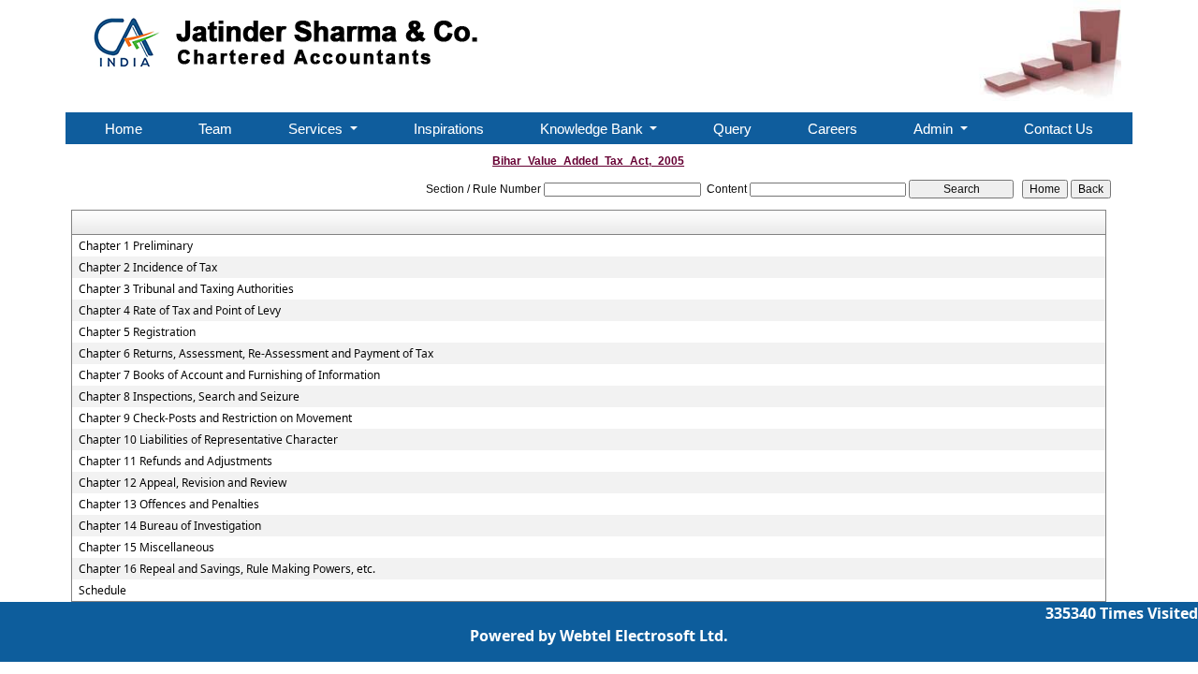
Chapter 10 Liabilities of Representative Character (208, 439)
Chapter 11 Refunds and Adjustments (175, 461)
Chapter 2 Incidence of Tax (148, 267)
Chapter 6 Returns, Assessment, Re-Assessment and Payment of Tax (256, 353)
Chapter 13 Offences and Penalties (169, 504)
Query (732, 129)
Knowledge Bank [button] (593, 129)
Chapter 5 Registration (137, 332)
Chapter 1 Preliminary (136, 246)
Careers (832, 129)
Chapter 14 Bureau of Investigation (170, 526)
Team (215, 129)
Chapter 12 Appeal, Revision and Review (182, 483)
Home (123, 129)
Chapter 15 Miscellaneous (146, 547)
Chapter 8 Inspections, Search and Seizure (189, 396)
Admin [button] (935, 129)
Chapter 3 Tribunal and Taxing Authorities (186, 289)
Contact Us (1058, 129)
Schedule (102, 590)
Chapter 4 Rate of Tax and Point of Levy (180, 310)
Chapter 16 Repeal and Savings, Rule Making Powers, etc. (227, 569)
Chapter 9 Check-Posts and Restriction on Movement (215, 418)
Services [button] (317, 129)
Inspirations (449, 129)
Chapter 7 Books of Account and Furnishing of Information (229, 375)
